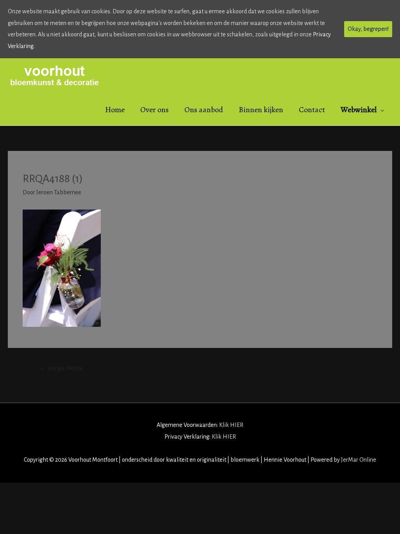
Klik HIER (231, 425)
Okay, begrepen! (368, 29)
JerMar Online (358, 460)
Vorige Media (60, 368)
